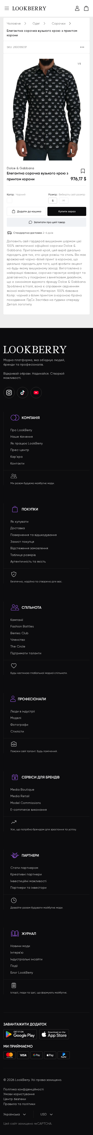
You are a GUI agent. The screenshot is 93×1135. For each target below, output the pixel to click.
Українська (11, 1114)
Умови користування (19, 1094)
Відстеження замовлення (29, 548)
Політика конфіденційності (23, 1089)
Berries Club (19, 633)
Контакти (17, 463)
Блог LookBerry (21, 972)
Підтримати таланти (25, 653)
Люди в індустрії (22, 711)
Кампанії (16, 620)
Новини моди (20, 946)
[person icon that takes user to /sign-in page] (77, 8)
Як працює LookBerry (26, 443)
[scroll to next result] (79, 109)
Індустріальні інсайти (26, 959)
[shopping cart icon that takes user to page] (86, 8)
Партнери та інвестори (28, 887)
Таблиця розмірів (23, 555)
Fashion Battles (22, 626)
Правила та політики (19, 1104)
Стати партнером (24, 868)
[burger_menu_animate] (6, 8)
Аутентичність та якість (28, 561)
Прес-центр (19, 450)
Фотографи (19, 724)
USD (43, 1114)
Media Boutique (22, 789)
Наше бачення (21, 436)
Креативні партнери (26, 874)
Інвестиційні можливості (28, 881)
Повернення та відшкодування (33, 535)
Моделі (15, 718)
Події (14, 966)
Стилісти (17, 731)
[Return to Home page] (29, 8)
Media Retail (19, 796)
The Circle (17, 646)
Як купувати (19, 521)
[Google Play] (20, 1034)
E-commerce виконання (28, 809)
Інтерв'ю (16, 952)
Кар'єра (16, 456)
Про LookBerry (21, 430)
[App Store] (54, 1034)
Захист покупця (22, 541)
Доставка (17, 528)
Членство (17, 639)
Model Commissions (25, 803)
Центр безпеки (14, 1099)
